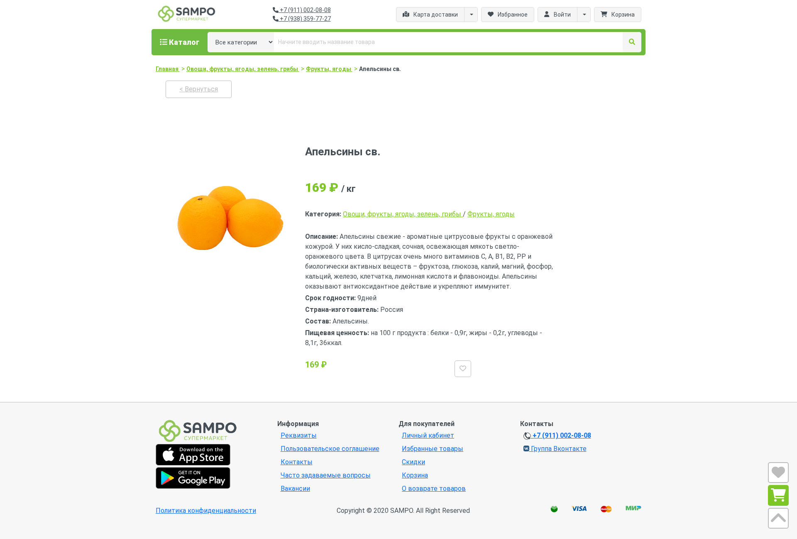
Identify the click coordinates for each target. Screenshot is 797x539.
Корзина (415, 475)
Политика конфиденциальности (206, 510)
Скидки (413, 462)
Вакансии (295, 488)
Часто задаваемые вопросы (326, 475)
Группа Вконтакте (558, 449)
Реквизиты (299, 435)
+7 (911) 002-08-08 (305, 10)
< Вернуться (198, 89)
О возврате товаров (434, 488)
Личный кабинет (428, 435)
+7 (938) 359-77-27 (305, 18)
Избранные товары (432, 449)
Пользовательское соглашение (330, 449)
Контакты (297, 462)
